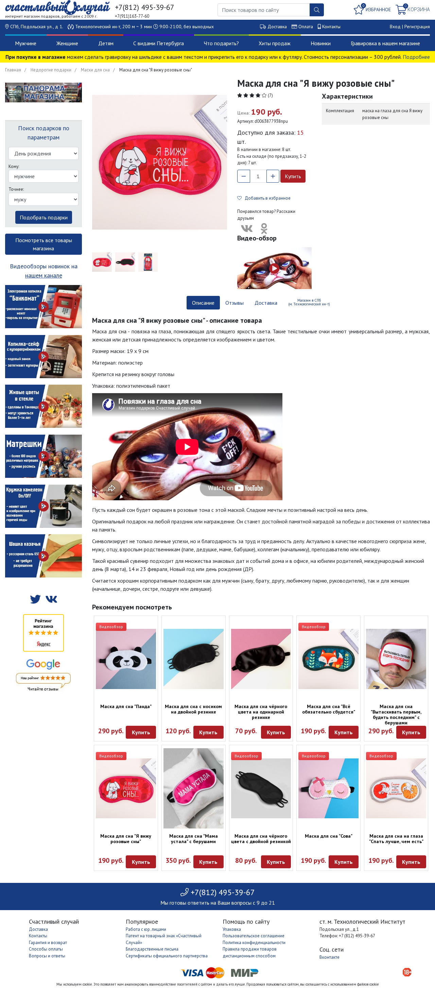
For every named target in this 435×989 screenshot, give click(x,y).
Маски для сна (95, 70)
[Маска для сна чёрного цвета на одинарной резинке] (261, 659)
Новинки (321, 43)
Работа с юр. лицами (146, 929)
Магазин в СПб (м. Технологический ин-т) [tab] (309, 302)
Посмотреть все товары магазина (43, 244)
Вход (395, 26)
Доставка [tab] (266, 302)
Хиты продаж (275, 43)
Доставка (277, 26)
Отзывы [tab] (234, 302)
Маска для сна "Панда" (126, 706)
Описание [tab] (203, 302)
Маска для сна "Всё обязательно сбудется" (328, 709)
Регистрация (417, 26)
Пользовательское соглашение (253, 936)
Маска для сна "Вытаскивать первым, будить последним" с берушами (396, 714)
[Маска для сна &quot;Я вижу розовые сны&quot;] (126, 788)
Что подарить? (221, 43)
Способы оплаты (46, 949)
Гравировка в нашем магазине (385, 43)
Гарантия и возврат (48, 942)
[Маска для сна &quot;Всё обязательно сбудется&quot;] (328, 659)
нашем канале (43, 275)
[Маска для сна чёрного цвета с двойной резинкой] (261, 788)
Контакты (331, 26)
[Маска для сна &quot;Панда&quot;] (126, 659)
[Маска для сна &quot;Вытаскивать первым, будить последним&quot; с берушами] (396, 659)
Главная (13, 70)
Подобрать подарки (44, 217)
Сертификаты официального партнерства (167, 956)
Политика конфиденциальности (254, 942)
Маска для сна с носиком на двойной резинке (193, 709)
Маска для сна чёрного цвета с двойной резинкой (261, 838)
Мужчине (25, 43)
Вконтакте (329, 957)
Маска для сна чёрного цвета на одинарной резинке (260, 711)
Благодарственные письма (152, 949)
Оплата (305, 26)
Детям (106, 43)
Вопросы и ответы (47, 956)
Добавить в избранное (266, 198)
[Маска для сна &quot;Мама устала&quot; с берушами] (193, 788)
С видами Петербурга (158, 43)
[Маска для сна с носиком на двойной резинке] (193, 659)
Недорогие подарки (51, 70)
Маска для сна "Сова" (328, 836)
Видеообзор (111, 626)
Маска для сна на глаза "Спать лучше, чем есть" (396, 838)
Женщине (67, 43)
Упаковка (232, 929)
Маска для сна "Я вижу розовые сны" (125, 838)
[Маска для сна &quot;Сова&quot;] (328, 788)
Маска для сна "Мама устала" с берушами (193, 838)
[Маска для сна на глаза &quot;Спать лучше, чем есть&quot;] (396, 788)
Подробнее (416, 56)
